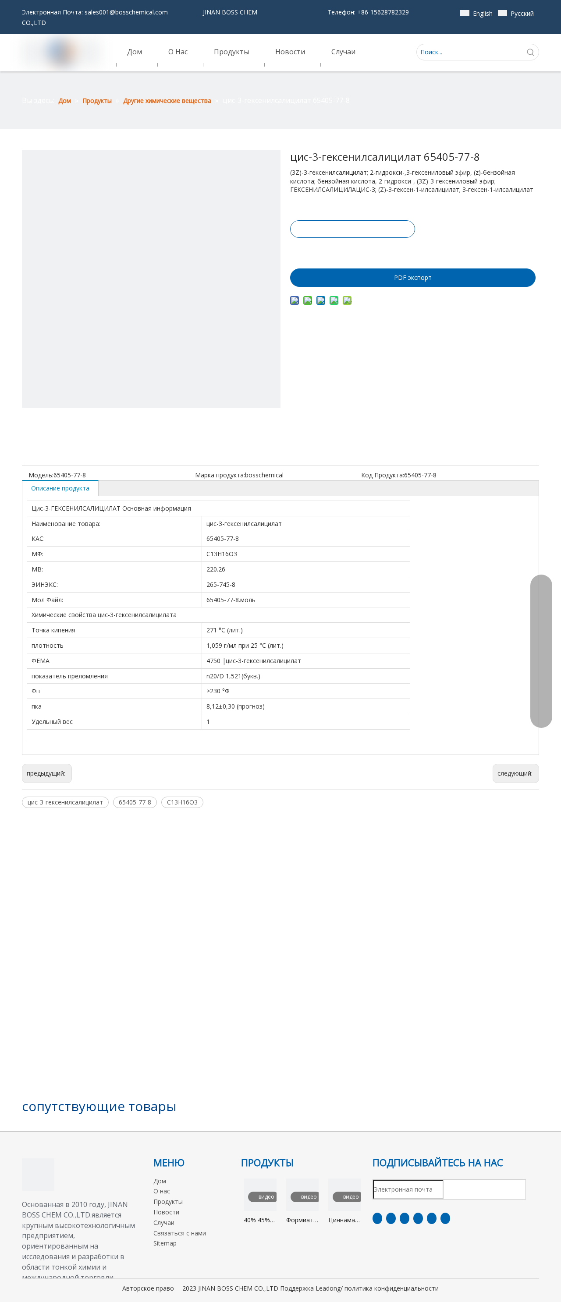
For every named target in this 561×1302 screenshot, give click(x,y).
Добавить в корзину (351, 251)
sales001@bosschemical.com (126, 12)
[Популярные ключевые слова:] (531, 52)
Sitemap (165, 1243)
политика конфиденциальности (391, 1288)
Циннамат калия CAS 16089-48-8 (344, 1220)
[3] (38, 1174)
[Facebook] (377, 1218)
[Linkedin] (391, 1218)
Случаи (163, 1222)
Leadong (328, 1288)
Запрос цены (352, 229)
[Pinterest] (445, 1218)
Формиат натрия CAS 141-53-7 (299, 1220)
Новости (166, 1212)
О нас (161, 1191)
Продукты (168, 1201)
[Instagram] (432, 1218)
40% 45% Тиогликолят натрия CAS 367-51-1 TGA (260, 1220)
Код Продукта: (382, 475)
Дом (159, 1181)
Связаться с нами (179, 1233)
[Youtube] (418, 1218)
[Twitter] (404, 1218)
